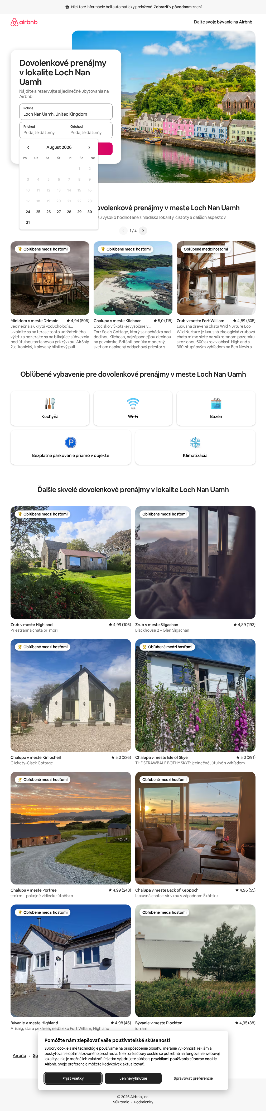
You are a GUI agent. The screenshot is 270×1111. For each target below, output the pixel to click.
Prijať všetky (73, 1078)
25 (38, 211)
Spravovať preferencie (193, 1078)
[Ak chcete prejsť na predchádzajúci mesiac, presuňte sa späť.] (28, 147)
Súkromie (121, 1102)
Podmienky (143, 1102)
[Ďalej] (143, 231)
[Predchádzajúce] (123, 231)
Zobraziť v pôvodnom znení (177, 6)
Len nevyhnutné (133, 1078)
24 (28, 211)
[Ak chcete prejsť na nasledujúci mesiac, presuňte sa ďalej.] (89, 147)
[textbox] (42, 132)
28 (69, 211)
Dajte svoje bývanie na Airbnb (223, 22)
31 (28, 222)
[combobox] (65, 114)
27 (59, 211)
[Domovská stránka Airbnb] (24, 22)
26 (48, 211)
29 (79, 211)
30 (90, 211)
